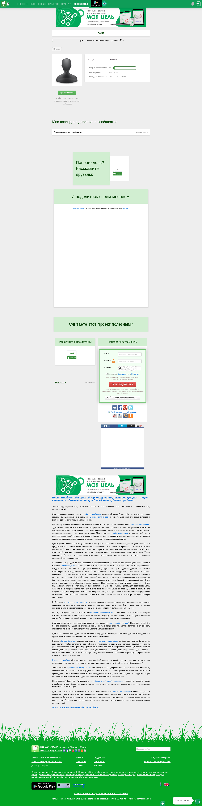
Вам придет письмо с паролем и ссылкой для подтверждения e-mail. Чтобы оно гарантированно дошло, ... (123, 391)
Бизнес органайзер (61, 660)
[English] (166, 786)
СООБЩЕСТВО (81, 4)
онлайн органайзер (75, 774)
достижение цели (119, 772)
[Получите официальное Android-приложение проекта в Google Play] (96, 4)
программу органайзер (108, 641)
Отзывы (79, 765)
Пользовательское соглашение (46, 757)
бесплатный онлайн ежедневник (101, 774)
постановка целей (138, 772)
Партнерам (99, 761)
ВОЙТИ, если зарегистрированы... (122, 398)
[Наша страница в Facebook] (120, 409)
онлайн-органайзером (91, 514)
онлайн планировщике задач (103, 612)
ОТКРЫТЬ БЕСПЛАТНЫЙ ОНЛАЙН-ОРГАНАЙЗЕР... (75, 708)
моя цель (105, 772)
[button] (198, 802)
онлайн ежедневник (140, 524)
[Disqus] (101, 269)
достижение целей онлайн (51, 774)
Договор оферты (39, 765)
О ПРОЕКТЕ (22, 4)
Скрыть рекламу (89, 382)
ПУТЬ (32, 4)
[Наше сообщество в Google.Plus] (125, 409)
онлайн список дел (65, 777)
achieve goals (93, 772)
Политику (135, 374)
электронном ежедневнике (76, 602)
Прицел (82, 772)
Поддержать (99, 757)
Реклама (98, 765)
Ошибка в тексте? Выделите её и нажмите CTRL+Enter (101, 793)
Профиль (57, 49)
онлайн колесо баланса (86, 777)
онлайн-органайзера (122, 691)
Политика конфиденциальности (46, 761)
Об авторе (81, 761)
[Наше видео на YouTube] (115, 417)
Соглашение (123, 374)
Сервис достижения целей (64, 772)
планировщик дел (68, 566)
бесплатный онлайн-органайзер (109, 681)
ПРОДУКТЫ (53, 4)
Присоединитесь (67, 92)
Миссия (79, 757)
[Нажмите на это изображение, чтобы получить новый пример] (127, 368)
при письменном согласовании (135, 799)
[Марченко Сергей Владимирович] (85, 750)
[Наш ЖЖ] (120, 417)
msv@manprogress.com (50, 750)
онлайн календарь (119, 533)
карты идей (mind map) (119, 623)
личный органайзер (99, 517)
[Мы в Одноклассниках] (130, 417)
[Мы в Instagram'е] (122, 412)
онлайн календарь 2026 (43, 777)
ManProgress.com (60, 747)
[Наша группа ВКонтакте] (115, 409)
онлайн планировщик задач (150, 774)
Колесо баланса (68, 641)
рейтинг (126, 208)
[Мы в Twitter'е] (130, 409)
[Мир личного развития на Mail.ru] (125, 417)
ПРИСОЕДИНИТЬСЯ (122, 384)
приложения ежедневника (79, 668)
